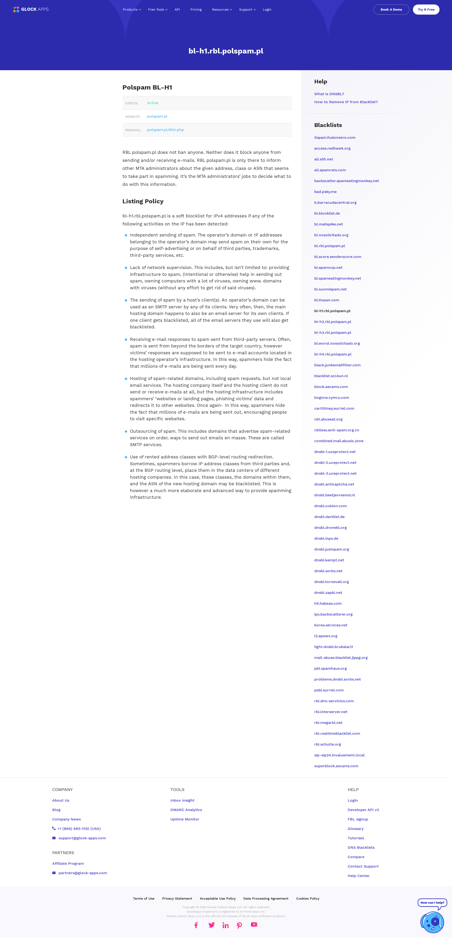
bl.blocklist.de (327, 213)
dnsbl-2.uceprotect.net (335, 462)
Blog (56, 809)
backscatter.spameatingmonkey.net (346, 181)
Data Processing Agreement (265, 898)
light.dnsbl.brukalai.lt (333, 646)
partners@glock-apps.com (82, 873)
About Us (60, 800)
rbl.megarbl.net (328, 722)
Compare (356, 857)
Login (267, 9)
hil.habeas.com (328, 603)
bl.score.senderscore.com (337, 256)
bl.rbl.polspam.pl (329, 246)
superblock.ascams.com (336, 766)
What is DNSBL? (329, 94)
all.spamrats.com (330, 170)
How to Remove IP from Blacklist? (346, 102)
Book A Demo (391, 9)
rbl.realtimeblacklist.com (337, 733)
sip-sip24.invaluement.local (339, 755)
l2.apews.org (325, 636)
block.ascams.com (331, 386)
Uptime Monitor (184, 819)
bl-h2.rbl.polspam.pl (332, 321)
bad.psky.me (325, 191)
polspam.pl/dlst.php (165, 129)
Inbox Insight (182, 800)
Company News (66, 819)
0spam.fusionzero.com (334, 137)
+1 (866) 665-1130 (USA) (79, 828)
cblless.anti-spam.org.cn (336, 430)
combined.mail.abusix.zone (338, 441)
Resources (220, 9)
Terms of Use (143, 898)
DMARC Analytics (186, 809)
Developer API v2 (363, 809)
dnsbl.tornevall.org (331, 581)
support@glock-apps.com (81, 838)
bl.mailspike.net (328, 224)
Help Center (359, 875)
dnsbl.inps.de (326, 538)
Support (245, 9)
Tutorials (356, 838)
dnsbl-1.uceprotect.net (335, 451)
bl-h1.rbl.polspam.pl (332, 311)
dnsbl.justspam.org (331, 549)
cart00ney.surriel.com (334, 408)
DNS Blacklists (361, 847)
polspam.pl (157, 116)
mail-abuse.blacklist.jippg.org (341, 657)
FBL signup (358, 819)
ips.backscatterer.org (333, 614)
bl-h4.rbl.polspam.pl (332, 354)
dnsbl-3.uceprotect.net (335, 473)
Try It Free (426, 9)
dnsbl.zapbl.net (328, 592)
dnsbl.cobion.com (330, 506)
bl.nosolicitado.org (331, 235)
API (177, 9)
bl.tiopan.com (326, 300)
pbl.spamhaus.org (330, 668)
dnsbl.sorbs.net (328, 571)
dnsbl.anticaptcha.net (334, 484)
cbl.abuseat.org (328, 419)
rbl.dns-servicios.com (334, 701)
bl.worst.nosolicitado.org (337, 343)
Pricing (196, 9)
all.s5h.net (323, 159)
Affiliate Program (68, 863)
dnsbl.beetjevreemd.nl (334, 495)
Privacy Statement (177, 898)
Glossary (355, 828)
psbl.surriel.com (329, 690)
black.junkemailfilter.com (337, 365)
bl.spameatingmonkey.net (337, 278)
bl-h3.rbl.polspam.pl (332, 332)
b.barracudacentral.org (335, 202)
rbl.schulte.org (327, 744)
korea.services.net (330, 625)
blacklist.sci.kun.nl (331, 376)
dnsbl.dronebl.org (330, 527)
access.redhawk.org (332, 148)
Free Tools (156, 9)
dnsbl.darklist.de (329, 516)
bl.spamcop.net (328, 267)
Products (130, 9)
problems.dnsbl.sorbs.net (337, 679)
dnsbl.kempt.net (329, 560)
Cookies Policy (307, 898)
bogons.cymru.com (331, 397)
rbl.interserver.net (330, 712)
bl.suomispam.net (330, 289)
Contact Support (363, 866)
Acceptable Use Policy (218, 898)
